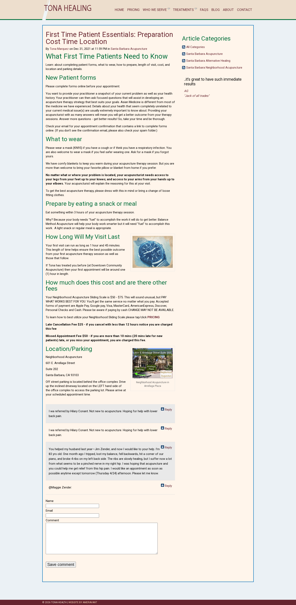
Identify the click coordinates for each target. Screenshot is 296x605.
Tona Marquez (59, 49)
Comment (52, 520)
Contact (244, 10)
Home (119, 10)
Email (49, 510)
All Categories (195, 47)
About (228, 10)
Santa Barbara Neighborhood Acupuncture (214, 67)
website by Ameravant (82, 602)
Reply (168, 409)
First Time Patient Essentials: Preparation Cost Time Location (109, 38)
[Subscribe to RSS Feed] (183, 47)
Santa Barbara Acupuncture (129, 49)
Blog (215, 10)
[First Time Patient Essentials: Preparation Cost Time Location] (152, 267)
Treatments (183, 10)
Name (50, 501)
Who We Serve (155, 10)
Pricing (133, 10)
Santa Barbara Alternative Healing (208, 61)
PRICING (153, 317)
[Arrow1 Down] (162, 409)
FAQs (204, 10)
